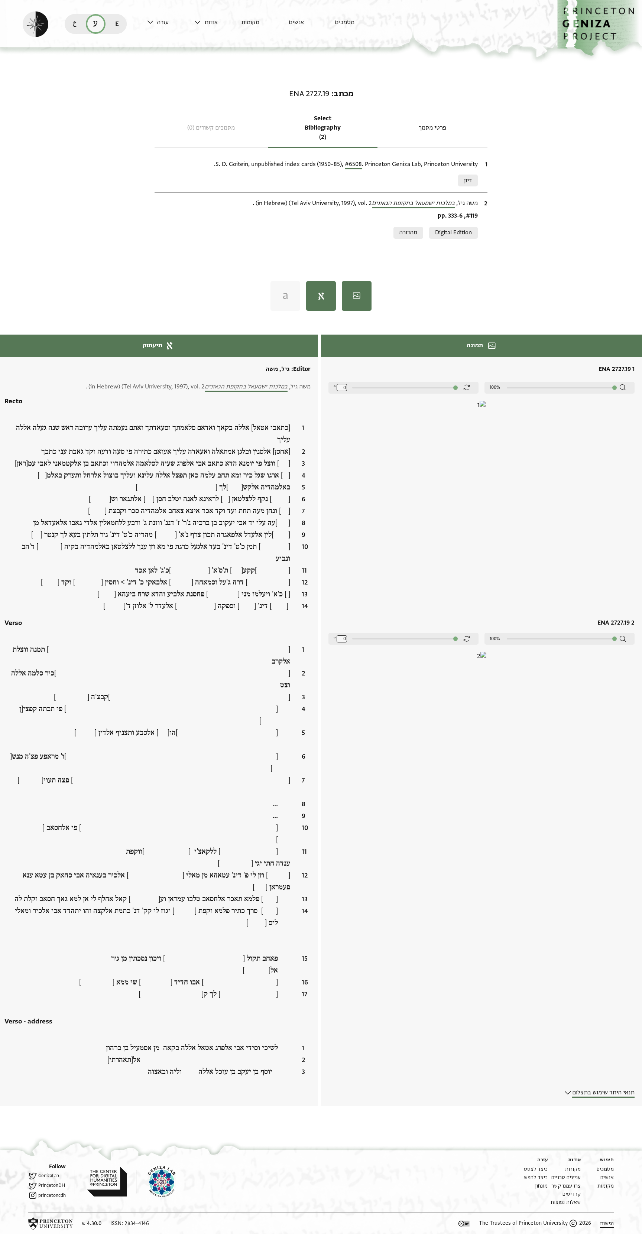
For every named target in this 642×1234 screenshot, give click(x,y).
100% (495, 387)
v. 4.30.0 (91, 1223)
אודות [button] (211, 22)
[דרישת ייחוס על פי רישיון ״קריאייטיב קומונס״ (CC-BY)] (464, 1224)
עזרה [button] (163, 22)
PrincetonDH (51, 1185)
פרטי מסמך (432, 127)
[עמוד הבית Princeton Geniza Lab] (155, 1181)
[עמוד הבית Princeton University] (50, 1223)
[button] (599, 28)
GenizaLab (48, 1176)
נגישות (607, 1223)
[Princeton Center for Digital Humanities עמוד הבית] (101, 1181)
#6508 (353, 164)
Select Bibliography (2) (323, 128)
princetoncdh (52, 1195)
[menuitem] (356, 26)
